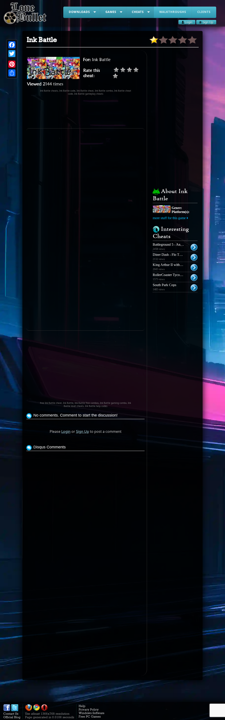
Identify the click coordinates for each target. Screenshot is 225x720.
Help (82, 706)
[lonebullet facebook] (6, 710)
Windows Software (91, 713)
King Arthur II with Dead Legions (176, 265)
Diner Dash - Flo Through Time (175, 254)
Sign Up (82, 431)
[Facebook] (11, 44)
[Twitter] (11, 53)
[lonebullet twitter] (14, 710)
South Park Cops (164, 285)
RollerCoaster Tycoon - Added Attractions (182, 275)
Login (66, 431)
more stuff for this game (169, 218)
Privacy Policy (89, 709)
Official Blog (11, 717)
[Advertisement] (106, 112)
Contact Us (10, 713)
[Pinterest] (11, 64)
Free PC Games (90, 716)
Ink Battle (101, 59)
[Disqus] (85, 507)
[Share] (11, 73)
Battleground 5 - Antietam (171, 244)
